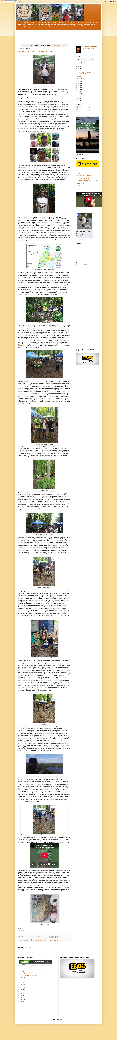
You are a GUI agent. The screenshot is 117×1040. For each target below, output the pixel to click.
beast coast (38, 939)
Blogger (61, 1019)
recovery (31, 940)
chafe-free (56, 939)
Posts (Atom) (28, 947)
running (54, 940)
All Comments (81, 110)
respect (35, 940)
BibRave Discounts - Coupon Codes (86, 185)
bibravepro (47, 939)
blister (52, 939)
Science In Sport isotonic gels (45, 344)
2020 (79, 91)
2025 (79, 81)
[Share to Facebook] (55, 937)
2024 (79, 83)
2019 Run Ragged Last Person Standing (36, 51)
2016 (79, 100)
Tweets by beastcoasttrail (82, 264)
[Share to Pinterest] (57, 937)
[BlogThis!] (52, 937)
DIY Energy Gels (81, 184)
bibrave (43, 939)
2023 (79, 85)
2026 (79, 68)
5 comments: (45, 936)
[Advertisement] (87, 295)
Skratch (22, 345)
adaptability (29, 939)
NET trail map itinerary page (43, 234)
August (81, 70)
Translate (88, 62)
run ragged (46, 940)
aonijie (33, 939)
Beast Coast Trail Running (90, 46)
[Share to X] (54, 937)
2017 (79, 98)
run (38, 940)
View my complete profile (88, 48)
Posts (79, 107)
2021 (79, 89)
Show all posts (55, 45)
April (80, 78)
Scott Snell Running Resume (84, 175)
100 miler (24, 939)
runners (50, 940)
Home (41, 945)
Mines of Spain (28, 498)
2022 (79, 87)
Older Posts (67, 945)
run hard (41, 940)
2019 (79, 93)
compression (62, 939)
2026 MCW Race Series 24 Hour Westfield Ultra (87, 73)
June (80, 76)
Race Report (25, 940)
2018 (79, 96)
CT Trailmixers (64, 887)
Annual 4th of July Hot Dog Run (85, 179)
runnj (58, 940)
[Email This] (50, 937)
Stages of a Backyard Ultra (83, 177)
